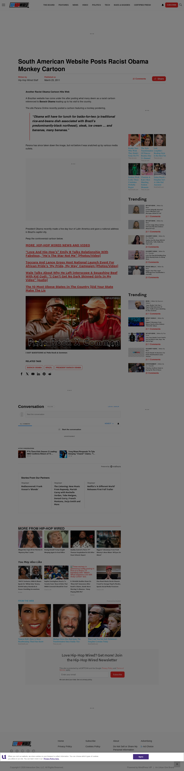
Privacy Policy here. (51, 758)
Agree (141, 756)
